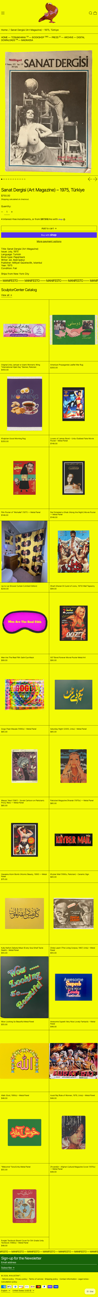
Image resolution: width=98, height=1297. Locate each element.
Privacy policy (21, 1279)
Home (4, 30)
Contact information (68, 1279)
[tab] (1, 179)
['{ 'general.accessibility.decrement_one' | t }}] (2, 212)
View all (5, 295)
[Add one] (12, 212)
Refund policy (8, 1279)
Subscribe (6, 1267)
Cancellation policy (9, 1282)
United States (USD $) (22, 1290)
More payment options (49, 241)
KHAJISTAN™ (14, 1276)
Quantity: (6, 206)
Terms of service (36, 1279)
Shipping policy (51, 1279)
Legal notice (83, 1279)
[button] (90, 13)
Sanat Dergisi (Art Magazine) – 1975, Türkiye (35, 30)
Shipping (5, 199)
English (4, 1290)
